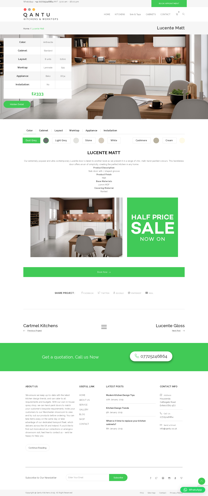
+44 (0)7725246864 (44, 2)
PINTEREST (136, 293)
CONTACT (165, 14)
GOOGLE (120, 293)
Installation (110, 130)
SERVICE (83, 405)
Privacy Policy (176, 493)
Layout (59, 130)
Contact (162, 493)
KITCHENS (120, 14)
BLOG (82, 414)
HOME (107, 14)
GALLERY (83, 409)
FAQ (142, 493)
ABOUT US (84, 400)
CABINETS (151, 14)
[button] (192, 490)
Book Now (102, 272)
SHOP (82, 419)
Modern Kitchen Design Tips (120, 395)
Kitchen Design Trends (117, 408)
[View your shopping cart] (177, 14)
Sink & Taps (135, 14)
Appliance (91, 130)
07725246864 (154, 356)
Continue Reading (37, 448)
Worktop (74, 130)
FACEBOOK (88, 293)
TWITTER (105, 293)
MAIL (151, 293)
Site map (152, 493)
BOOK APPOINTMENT (169, 3)
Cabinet (43, 130)
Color (29, 130)
